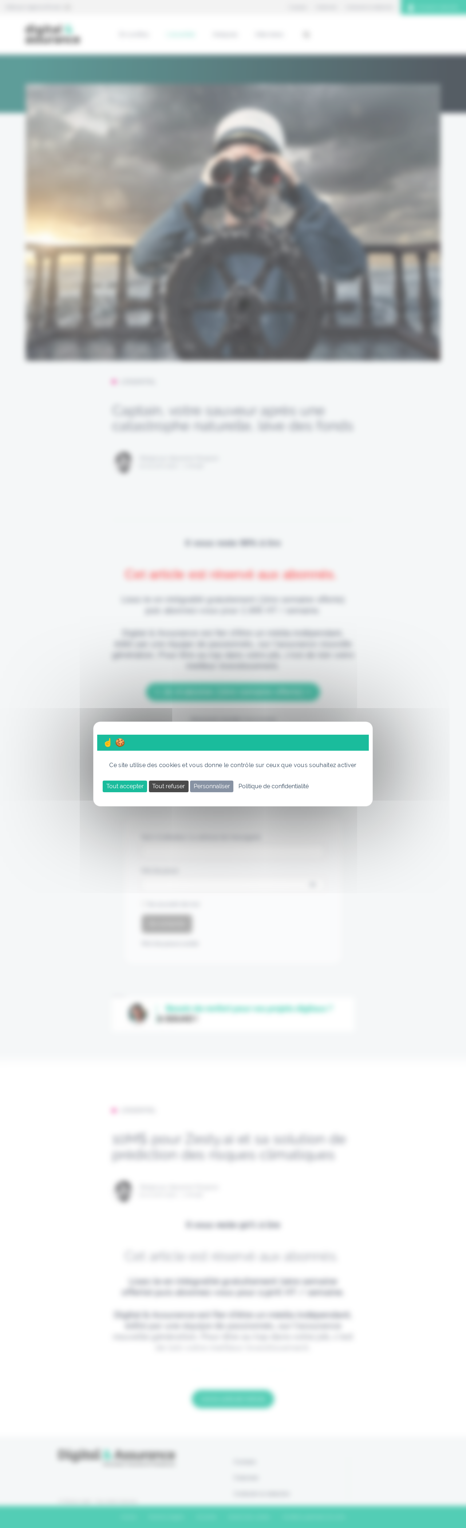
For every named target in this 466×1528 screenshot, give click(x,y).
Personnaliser (212, 786)
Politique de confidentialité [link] (273, 786)
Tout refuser (168, 786)
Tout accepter (125, 786)
